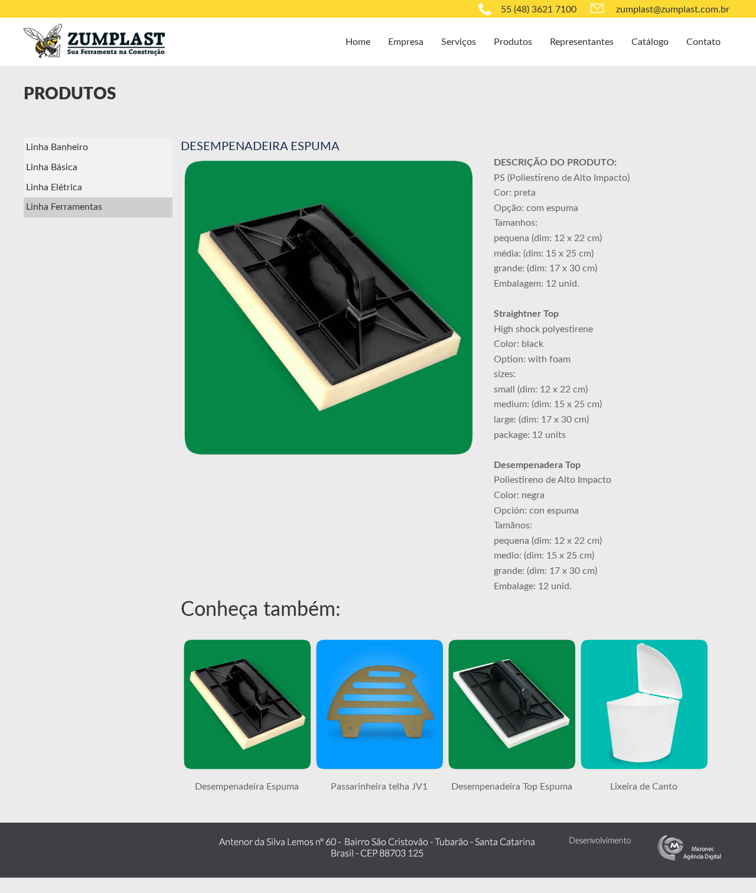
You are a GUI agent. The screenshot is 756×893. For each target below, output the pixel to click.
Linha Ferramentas (64, 207)
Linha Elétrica (54, 187)
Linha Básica (51, 167)
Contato (703, 42)
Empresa (405, 42)
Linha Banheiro (57, 147)
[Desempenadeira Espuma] (247, 767)
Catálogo (650, 42)
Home (358, 42)
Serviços (458, 42)
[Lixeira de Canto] (644, 767)
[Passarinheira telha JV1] (379, 767)
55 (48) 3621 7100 (538, 9)
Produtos (513, 42)
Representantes (582, 42)
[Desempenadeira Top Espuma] (512, 767)
